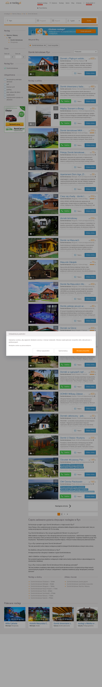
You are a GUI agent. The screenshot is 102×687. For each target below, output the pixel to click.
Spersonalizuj (63, 351)
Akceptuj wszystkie (82, 351)
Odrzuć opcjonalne (43, 351)
